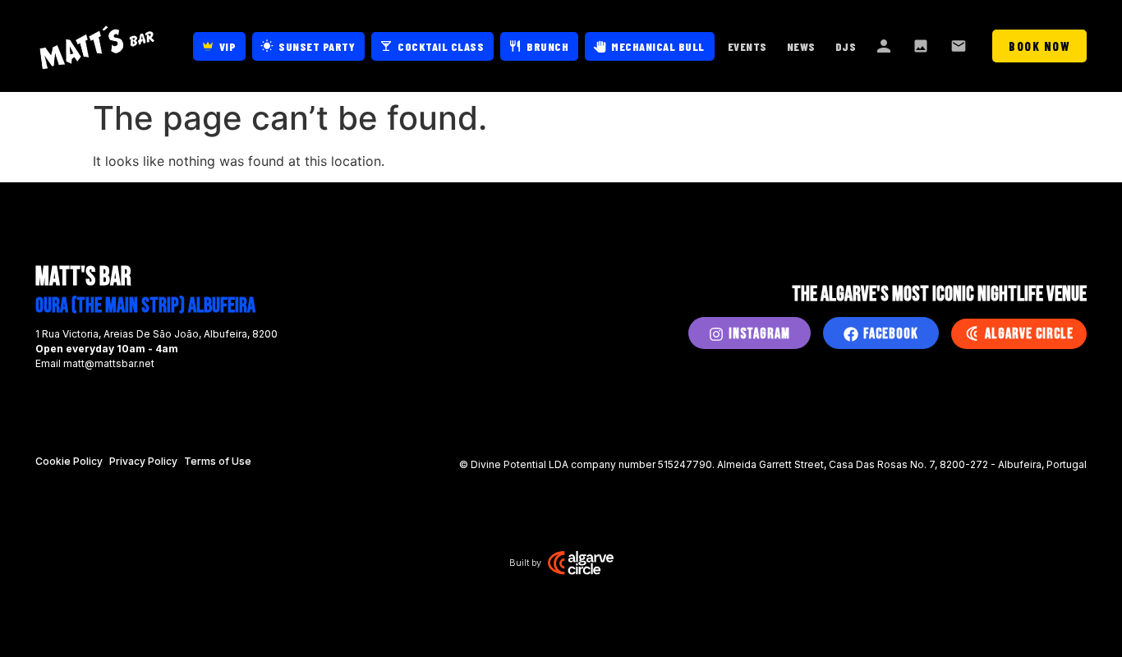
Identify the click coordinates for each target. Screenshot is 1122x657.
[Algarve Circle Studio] (581, 562)
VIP (228, 46)
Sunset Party (316, 46)
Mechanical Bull (658, 46)
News (801, 46)
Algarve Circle (1029, 333)
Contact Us (960, 46)
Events (747, 46)
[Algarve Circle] (971, 333)
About (884, 46)
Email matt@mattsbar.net (94, 363)
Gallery (922, 46)
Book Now (1039, 46)
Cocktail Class (441, 46)
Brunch (547, 46)
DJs (846, 46)
